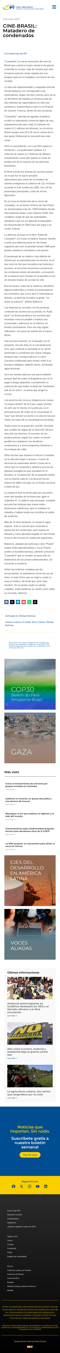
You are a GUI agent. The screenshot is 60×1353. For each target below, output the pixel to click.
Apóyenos (11, 1223)
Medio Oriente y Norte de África (21, 1286)
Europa (10, 1282)
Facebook (11, 1248)
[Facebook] (13, 1186)
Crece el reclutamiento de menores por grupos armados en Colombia (26, 785)
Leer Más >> (10, 789)
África (10, 1266)
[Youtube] (37, 1186)
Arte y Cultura (38, 622)
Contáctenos (13, 1219)
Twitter (10, 1244)
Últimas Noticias (27, 616)
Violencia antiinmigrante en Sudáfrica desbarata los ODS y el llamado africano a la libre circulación (28, 1008)
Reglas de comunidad (17, 1256)
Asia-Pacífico (13, 1278)
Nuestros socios (14, 1215)
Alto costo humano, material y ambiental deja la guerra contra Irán (27, 1051)
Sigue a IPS (12, 1236)
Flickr (9, 1252)
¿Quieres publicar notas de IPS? (21, 1227)
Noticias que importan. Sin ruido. (30, 1129)
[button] (6, 602)
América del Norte (15, 1274)
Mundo (10, 1290)
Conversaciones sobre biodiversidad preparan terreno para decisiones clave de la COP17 (29, 830)
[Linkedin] (45, 1186)
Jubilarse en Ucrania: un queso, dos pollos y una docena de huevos (28, 800)
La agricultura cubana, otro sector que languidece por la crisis (29, 1093)
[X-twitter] (21, 1186)
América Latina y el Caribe (18, 622)
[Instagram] (29, 1186)
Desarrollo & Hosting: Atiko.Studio (30, 1341)
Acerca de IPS (13, 1211)
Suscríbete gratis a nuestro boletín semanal (30, 1142)
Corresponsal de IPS (15, 53)
